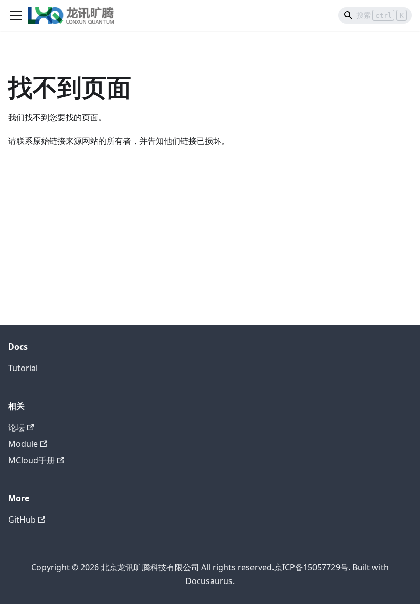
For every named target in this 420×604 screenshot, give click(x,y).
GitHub (22, 519)
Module (23, 443)
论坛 (16, 427)
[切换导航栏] (16, 15)
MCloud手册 (31, 460)
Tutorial (23, 368)
